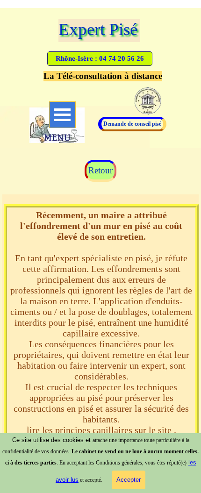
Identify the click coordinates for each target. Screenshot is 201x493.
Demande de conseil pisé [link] (132, 124)
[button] (99, 58)
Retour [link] (100, 170)
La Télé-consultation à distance (102, 76)
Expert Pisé (97, 29)
